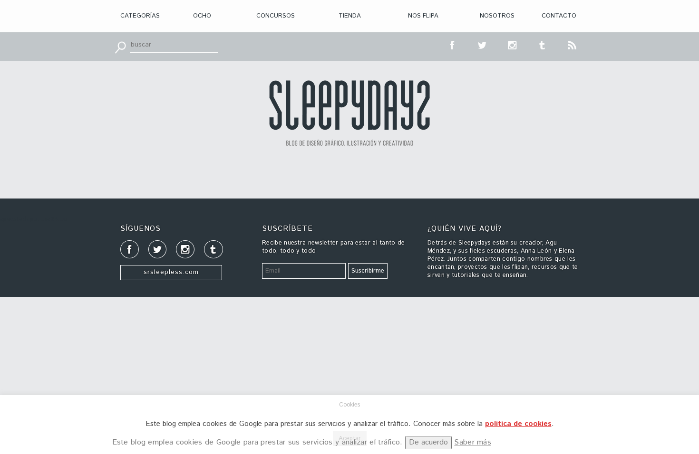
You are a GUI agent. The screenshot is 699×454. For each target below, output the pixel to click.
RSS (572, 44)
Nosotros (497, 15)
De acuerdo (428, 442)
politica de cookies (518, 424)
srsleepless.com (171, 272)
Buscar (120, 46)
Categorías (140, 15)
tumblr (542, 44)
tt (482, 44)
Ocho (202, 15)
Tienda (350, 15)
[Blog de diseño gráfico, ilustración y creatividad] (349, 113)
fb (452, 44)
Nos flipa (423, 15)
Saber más (472, 442)
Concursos (275, 15)
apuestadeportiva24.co (33, 219)
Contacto (559, 15)
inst (512, 44)
